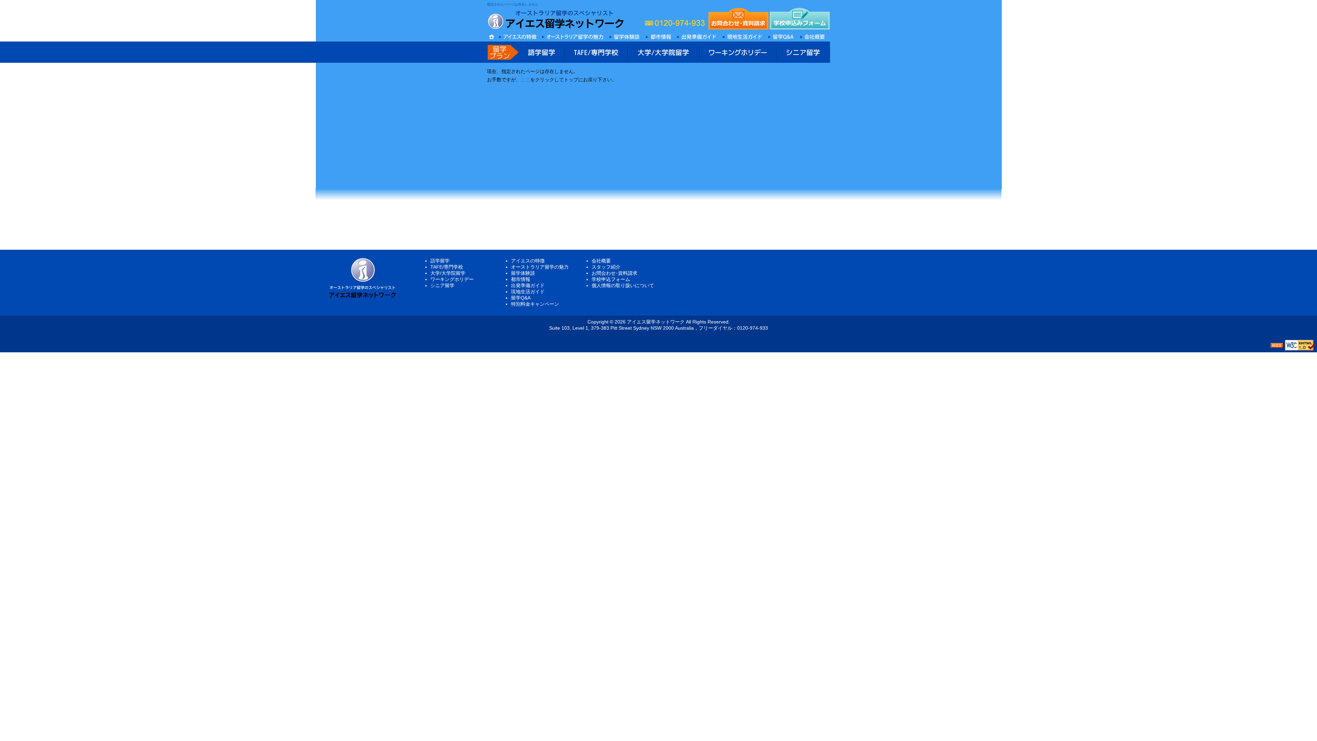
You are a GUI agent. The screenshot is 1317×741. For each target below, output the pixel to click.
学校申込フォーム (611, 279)
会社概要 (601, 260)
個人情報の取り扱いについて (623, 285)
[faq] (780, 36)
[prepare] (697, 36)
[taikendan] (624, 36)
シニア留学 (442, 285)
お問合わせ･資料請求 (614, 273)
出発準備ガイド (528, 285)
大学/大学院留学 (447, 273)
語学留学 (440, 260)
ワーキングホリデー (452, 279)
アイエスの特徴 (528, 260)
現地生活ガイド (528, 291)
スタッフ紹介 (606, 267)
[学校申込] (799, 19)
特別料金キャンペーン (535, 304)
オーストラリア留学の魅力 (540, 267)
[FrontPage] (659, 36)
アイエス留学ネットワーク (656, 322)
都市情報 (520, 279)
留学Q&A (521, 298)
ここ (525, 79)
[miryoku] (572, 36)
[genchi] (742, 36)
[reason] (518, 36)
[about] (813, 36)
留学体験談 (523, 273)
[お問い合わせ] (738, 19)
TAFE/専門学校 (446, 267)
